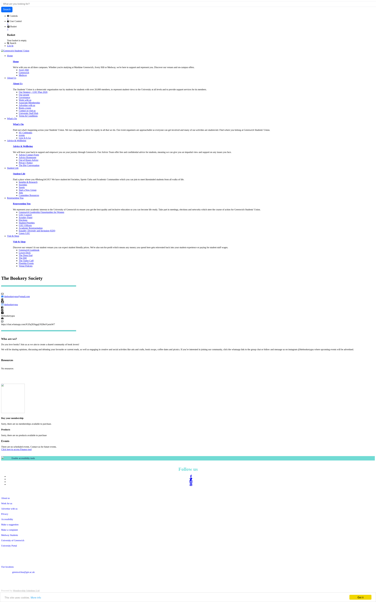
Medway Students (9, 535)
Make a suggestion (10, 524)
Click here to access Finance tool (16, 449)
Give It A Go (25, 138)
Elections (23, 220)
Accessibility (7, 519)
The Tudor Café (26, 260)
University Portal (9, 545)
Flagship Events (26, 263)
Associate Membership (29, 102)
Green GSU (24, 233)
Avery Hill (24, 70)
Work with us (25, 100)
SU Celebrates (25, 132)
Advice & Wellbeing (23, 146)
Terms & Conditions (28, 116)
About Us (17, 83)
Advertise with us (27, 105)
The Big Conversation (29, 165)
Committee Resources (29, 195)
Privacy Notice (26, 162)
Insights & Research (28, 182)
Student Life (19, 173)
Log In (10, 45)
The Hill (23, 258)
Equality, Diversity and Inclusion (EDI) (37, 230)
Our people (24, 95)
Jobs (21, 192)
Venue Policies (25, 266)
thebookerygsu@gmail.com (17, 296)
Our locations (7, 567)
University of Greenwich (12, 540)
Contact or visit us (27, 110)
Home (16, 61)
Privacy (4, 514)
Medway (23, 75)
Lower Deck (25, 252)
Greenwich (24, 72)
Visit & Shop (19, 241)
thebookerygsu (11, 304)
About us (5, 498)
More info (36, 597)
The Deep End (25, 255)
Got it (360, 597)
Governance (24, 97)
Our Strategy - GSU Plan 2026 (33, 92)
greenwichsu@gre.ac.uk (23, 572)
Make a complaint (9, 530)
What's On (18, 124)
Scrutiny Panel (25, 217)
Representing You (22, 203)
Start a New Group (27, 190)
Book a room (25, 108)
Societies (23, 184)
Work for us (6, 503)
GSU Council (25, 215)
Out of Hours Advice (28, 160)
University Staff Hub (28, 113)
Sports (22, 187)
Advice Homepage (27, 157)
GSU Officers (25, 225)
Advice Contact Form (29, 155)
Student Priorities (27, 223)
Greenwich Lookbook (29, 250)
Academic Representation (31, 228)
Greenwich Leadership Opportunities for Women (41, 212)
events (22, 135)
